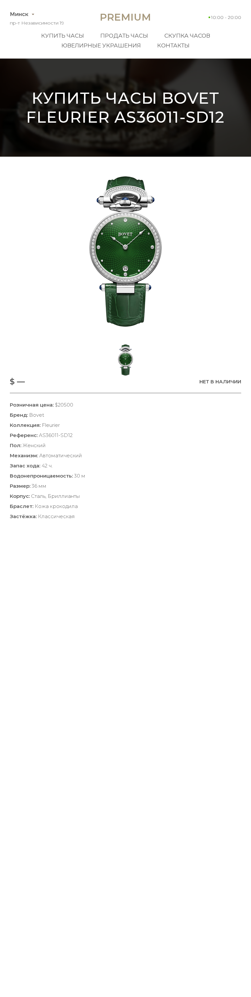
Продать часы (124, 35)
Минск (19, 14)
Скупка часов (187, 35)
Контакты (173, 45)
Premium (125, 17)
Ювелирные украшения (101, 45)
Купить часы (62, 35)
